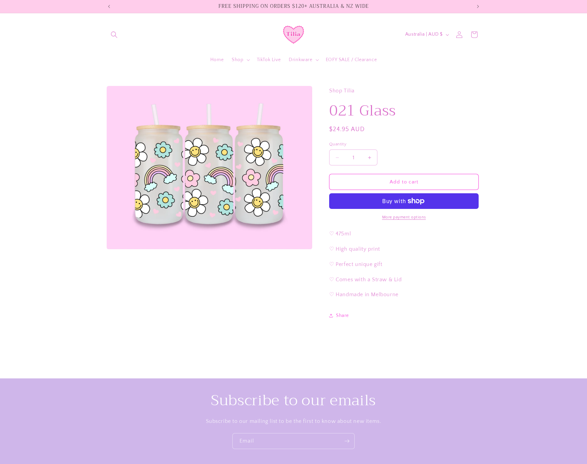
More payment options (404, 217)
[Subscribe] (346, 441)
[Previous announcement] (109, 6)
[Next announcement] (477, 6)
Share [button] (342, 315)
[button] (114, 34)
